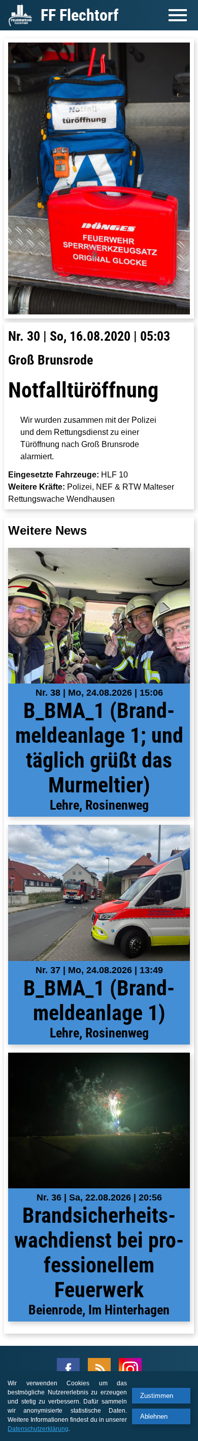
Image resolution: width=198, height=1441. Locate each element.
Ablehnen (154, 1416)
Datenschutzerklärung (38, 1428)
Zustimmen (156, 1395)
